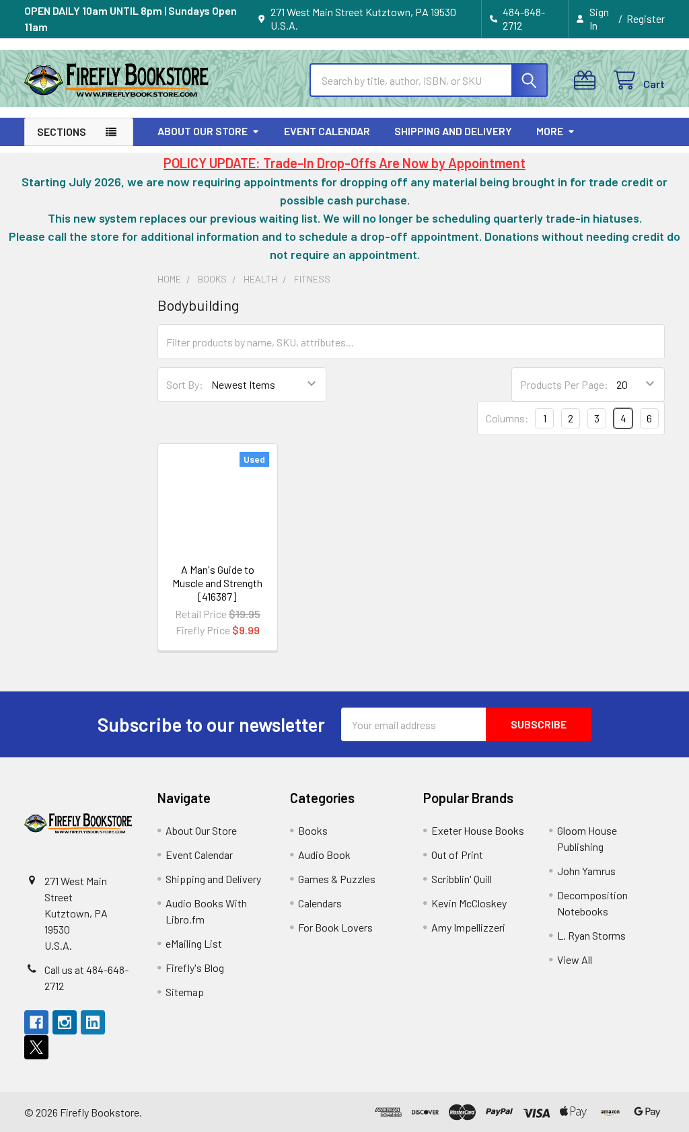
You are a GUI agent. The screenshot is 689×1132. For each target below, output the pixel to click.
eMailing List (194, 943)
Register (645, 18)
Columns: (507, 418)
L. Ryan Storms (591, 935)
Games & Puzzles (336, 878)
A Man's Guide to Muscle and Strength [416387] (217, 583)
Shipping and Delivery (453, 130)
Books (313, 830)
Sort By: (184, 384)
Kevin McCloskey (469, 903)
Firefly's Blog (195, 967)
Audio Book (324, 854)
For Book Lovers (335, 927)
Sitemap (185, 991)
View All (574, 959)
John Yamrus (586, 870)
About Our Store (202, 130)
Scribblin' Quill (461, 878)
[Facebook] (36, 1022)
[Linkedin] (93, 1022)
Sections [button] (61, 131)
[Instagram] (64, 1022)
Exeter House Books (477, 830)
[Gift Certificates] (588, 80)
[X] (36, 1047)
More (549, 130)
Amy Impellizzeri (468, 927)
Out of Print (457, 854)
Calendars (320, 903)
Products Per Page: (564, 384)
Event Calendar (327, 130)
